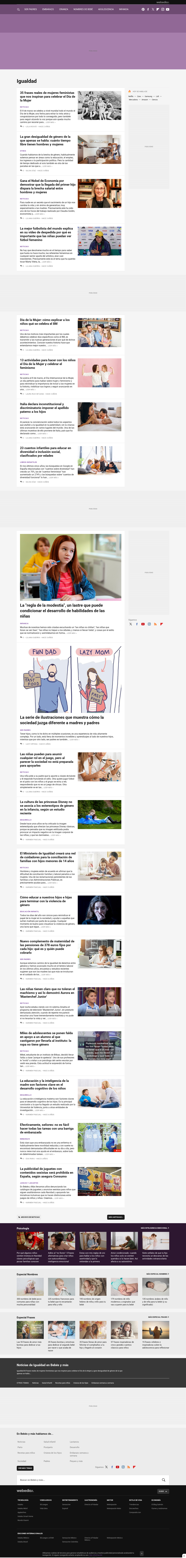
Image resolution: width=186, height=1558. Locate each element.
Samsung (148, 96)
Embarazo (25, 1139)
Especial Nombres (27, 1274)
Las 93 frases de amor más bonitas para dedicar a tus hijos (29, 1345)
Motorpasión (112, 1504)
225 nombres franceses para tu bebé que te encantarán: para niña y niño (61, 1302)
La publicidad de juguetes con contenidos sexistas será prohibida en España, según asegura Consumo (46, 1172)
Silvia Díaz (31, 171)
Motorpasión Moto (114, 1508)
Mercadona (133, 100)
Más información (95, 1555)
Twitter (153, 9)
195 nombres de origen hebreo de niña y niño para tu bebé (93, 1302)
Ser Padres (25, 730)
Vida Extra (44, 1508)
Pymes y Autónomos (159, 1508)
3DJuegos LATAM (47, 1538)
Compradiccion (135, 1512)
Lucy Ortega (32, 744)
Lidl (157, 96)
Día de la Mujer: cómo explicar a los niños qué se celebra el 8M (45, 322)
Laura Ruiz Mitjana (35, 394)
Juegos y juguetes (29, 1183)
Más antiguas (116, 1217)
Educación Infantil (29, 912)
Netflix (130, 96)
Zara (139, 96)
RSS (155, 624)
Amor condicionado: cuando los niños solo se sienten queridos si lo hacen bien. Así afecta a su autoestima (124, 1257)
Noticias (24, 107)
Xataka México (23, 1538)
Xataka (20, 1504)
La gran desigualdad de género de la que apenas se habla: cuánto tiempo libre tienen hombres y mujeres (45, 140)
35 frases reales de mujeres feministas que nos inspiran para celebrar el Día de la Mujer (47, 96)
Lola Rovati (31, 127)
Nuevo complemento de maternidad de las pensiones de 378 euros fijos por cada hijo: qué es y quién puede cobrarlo (47, 947)
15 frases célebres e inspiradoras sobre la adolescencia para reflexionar (155, 1345)
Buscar (163, 1480)
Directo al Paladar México (91, 1539)
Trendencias (134, 1504)
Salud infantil (47, 1383)
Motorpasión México (115, 1538)
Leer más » (51, 122)
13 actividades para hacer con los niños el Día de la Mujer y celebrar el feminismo (48, 364)
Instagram (162, 9)
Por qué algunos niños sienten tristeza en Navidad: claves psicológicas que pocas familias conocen (29, 1257)
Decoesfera (133, 1508)
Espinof (65, 1508)
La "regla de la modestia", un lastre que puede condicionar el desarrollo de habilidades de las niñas (62, 611)
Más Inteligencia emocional (154, 1228)
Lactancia (74, 1442)
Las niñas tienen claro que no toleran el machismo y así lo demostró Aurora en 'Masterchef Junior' (47, 993)
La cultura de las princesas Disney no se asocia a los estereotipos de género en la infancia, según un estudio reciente (47, 807)
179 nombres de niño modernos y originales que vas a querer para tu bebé (123, 1302)
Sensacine (66, 1504)
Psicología (23, 1228)
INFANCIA (123, 9)
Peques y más (76, 1461)
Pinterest (143, 9)
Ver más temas (25, 1468)
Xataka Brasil (23, 1542)
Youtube (167, 9)
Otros (23, 151)
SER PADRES (30, 9)
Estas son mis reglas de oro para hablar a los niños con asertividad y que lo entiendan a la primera (92, 1257)
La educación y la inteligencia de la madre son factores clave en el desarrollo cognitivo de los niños (44, 1084)
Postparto (48, 1447)
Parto (20, 1447)
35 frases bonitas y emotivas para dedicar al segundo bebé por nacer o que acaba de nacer (61, 1346)
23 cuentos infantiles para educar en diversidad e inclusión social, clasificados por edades (45, 451)
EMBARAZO (48, 9)
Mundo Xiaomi (23, 1520)
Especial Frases (26, 1317)
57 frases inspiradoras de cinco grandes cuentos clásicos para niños (122, 1345)
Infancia (24, 623)
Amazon (145, 100)
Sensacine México (69, 1538)
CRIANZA (63, 9)
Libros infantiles (28, 462)
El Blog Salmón (157, 1504)
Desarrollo (25, 820)
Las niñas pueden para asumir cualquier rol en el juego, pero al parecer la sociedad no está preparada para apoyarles (46, 759)
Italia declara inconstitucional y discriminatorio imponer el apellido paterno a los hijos (44, 408)
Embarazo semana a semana (103, 1383)
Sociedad (22, 1461)
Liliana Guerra (33, 218)
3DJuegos (44, 1504)
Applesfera (22, 1512)
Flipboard (157, 9)
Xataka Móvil (23, 1508)
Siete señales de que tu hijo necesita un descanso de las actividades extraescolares (155, 1256)
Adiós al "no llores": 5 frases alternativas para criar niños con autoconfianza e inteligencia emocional (61, 1257)
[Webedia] (162, 2)
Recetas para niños (62, 1383)
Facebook (148, 9)
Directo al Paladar (91, 1504)
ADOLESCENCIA (106, 9)
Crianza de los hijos (80, 1383)
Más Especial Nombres (157, 1274)
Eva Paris (30, 1159)
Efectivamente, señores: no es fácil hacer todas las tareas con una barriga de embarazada (47, 1128)
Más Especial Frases (157, 1317)
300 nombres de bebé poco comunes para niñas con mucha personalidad (29, 1302)
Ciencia (155, 100)
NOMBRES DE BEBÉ (83, 9)
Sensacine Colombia (70, 1542)
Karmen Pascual (33, 840)
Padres (47, 1461)
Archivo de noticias (30, 1217)
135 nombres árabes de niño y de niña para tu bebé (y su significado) (155, 1302)
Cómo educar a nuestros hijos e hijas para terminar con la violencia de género (46, 901)
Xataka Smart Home (25, 1516)
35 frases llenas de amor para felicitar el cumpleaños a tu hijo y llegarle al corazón (93, 1345)
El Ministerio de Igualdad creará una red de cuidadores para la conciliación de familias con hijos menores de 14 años (48, 857)
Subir (161, 1491)
